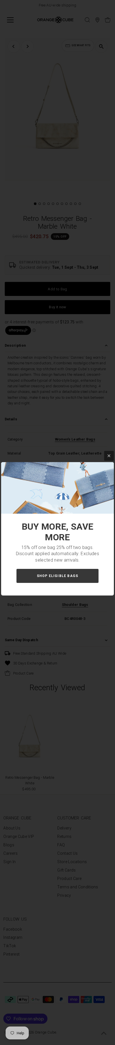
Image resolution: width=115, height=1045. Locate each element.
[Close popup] (109, 456)
